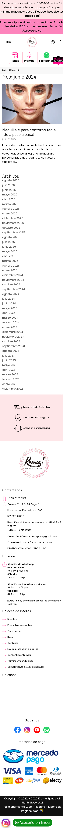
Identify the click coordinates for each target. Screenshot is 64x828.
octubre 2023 (11, 341)
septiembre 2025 (13, 232)
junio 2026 (9, 190)
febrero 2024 (11, 322)
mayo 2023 (9, 365)
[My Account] (53, 42)
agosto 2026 (10, 180)
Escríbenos (46, 61)
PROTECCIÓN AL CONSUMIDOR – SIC (26, 548)
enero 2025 (9, 270)
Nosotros (12, 619)
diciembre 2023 (12, 332)
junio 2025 (9, 247)
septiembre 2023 (13, 346)
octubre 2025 (11, 228)
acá (29, 542)
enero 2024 (9, 327)
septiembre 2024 (13, 289)
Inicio (4, 70)
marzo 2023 (10, 374)
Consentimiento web (19, 654)
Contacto (12, 642)
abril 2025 (8, 256)
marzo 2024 (10, 317)
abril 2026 (8, 199)
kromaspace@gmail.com (43, 536)
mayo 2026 (9, 194)
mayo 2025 (9, 251)
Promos (29, 61)
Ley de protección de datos (22, 648)
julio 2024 (8, 299)
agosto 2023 (10, 351)
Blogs (10, 637)
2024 (11, 70)
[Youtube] (36, 730)
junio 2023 (9, 360)
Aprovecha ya (32, 30)
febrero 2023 (10, 379)
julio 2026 (8, 185)
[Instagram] (27, 730)
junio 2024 (9, 303)
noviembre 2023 (13, 336)
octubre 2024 (11, 284)
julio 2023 (8, 355)
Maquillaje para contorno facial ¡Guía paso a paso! (29, 132)
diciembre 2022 (12, 388)
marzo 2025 (10, 261)
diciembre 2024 (12, 275)
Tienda (14, 61)
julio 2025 (8, 242)
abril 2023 (8, 370)
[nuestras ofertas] (58, 64)
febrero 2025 (11, 265)
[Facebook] (17, 730)
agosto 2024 (10, 294)
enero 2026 (9, 213)
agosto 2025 (10, 237)
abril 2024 (8, 313)
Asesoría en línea (34, 822)
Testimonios (14, 631)
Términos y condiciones (20, 660)
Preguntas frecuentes (19, 625)
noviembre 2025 (13, 223)
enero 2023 (9, 384)
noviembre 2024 (13, 280)
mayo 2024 (9, 308)
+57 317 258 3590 (16, 498)
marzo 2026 (10, 204)
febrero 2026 (10, 209)
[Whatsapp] (46, 730)
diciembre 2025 (12, 218)
